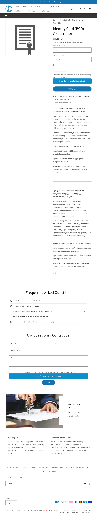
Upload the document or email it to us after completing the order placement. (72, 76)
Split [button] (56, 273)
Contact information (86, 512)
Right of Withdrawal (67, 467)
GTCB (9, 467)
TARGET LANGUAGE (59, 55)
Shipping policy (64, 512)
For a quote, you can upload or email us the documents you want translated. (48, 372)
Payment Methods (82, 467)
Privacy (43, 471)
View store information (63, 102)
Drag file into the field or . (72, 81)
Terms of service (87, 510)
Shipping (65, 42)
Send (48, 382)
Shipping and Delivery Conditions (24, 467)
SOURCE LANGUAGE (59, 46)
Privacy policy (76, 510)
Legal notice (74, 512)
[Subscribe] (42, 483)
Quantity (55, 65)
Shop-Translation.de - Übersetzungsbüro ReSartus (24, 510)
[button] (39, 6)
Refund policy (66, 510)
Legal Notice (52, 471)
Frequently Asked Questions (48, 467)
